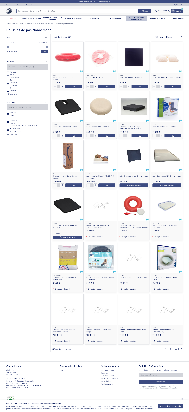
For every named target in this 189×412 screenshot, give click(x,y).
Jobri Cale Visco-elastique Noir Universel (65, 226)
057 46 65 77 (20, 379)
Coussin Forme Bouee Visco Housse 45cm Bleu (100, 278)
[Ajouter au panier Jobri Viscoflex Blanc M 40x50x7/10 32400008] (106, 185)
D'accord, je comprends (170, 406)
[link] (165, 349)
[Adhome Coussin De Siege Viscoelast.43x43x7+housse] (134, 106)
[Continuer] (181, 349)
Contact (9, 5)
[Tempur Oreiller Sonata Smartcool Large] (134, 309)
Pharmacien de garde (109, 378)
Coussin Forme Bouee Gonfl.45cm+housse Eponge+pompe (134, 226)
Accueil (8, 24)
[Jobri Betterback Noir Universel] (167, 106)
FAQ (61, 370)
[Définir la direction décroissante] (181, 37)
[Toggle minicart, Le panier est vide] (173, 11)
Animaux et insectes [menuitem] (159, 18)
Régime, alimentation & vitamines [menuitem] (53, 18)
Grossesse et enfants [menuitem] (74, 18)
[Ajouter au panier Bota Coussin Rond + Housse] (106, 135)
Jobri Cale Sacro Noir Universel (65, 126)
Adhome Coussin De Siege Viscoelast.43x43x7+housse (130, 127)
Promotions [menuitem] (12, 18)
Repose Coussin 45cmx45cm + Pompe (65, 177)
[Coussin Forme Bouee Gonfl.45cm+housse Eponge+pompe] (134, 205)
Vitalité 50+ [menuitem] (97, 18)
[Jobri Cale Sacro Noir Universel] (67, 106)
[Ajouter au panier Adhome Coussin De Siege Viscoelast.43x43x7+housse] (140, 135)
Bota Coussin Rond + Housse (97, 126)
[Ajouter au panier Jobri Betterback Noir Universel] (172, 135)
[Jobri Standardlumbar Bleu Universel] (134, 156)
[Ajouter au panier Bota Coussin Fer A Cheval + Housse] (172, 86)
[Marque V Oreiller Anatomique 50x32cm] (167, 205)
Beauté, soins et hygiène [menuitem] (32, 18)
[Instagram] (181, 399)
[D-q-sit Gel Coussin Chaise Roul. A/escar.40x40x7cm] (101, 205)
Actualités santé (18, 5)
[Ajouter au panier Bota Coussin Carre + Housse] (140, 86)
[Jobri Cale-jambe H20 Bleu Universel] (167, 156)
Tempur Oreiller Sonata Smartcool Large (133, 330)
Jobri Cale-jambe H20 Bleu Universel (166, 176)
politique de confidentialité (168, 388)
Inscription (160, 382)
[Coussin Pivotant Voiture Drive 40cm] (167, 257)
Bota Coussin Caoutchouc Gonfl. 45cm (65, 78)
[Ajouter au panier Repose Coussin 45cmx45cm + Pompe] (73, 185)
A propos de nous (108, 370)
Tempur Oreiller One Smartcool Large (98, 330)
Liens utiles (105, 373)
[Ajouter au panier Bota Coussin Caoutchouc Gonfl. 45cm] (73, 86)
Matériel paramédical (45, 24)
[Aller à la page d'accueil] (9, 11)
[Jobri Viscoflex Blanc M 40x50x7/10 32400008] (101, 156)
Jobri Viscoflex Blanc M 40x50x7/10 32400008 (100, 177)
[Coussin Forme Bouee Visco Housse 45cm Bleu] (101, 257)
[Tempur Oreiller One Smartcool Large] (101, 309)
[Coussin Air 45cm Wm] (101, 57)
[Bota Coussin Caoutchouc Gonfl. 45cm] (67, 57)
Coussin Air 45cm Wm (95, 77)
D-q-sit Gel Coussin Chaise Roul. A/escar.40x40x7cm (99, 226)
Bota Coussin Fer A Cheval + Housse (166, 77)
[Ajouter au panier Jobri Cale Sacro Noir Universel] (73, 135)
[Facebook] (177, 399)
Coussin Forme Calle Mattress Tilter (133, 277)
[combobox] (77, 11)
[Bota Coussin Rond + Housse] (101, 106)
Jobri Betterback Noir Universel (164, 126)
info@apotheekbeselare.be (24, 381)
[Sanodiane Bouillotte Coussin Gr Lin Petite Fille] (67, 257)
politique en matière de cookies (140, 408)
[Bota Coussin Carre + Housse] (134, 57)
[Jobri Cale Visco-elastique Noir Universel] (67, 205)
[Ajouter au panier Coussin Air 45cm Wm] (106, 86)
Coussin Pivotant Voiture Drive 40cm (164, 278)
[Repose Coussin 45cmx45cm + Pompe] (67, 156)
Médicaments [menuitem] (181, 18)
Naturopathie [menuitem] (118, 18)
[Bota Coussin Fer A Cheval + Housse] (167, 57)
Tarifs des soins (107, 384)
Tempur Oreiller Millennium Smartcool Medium (64, 330)
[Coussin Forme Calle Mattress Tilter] (134, 257)
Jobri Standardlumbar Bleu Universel (134, 176)
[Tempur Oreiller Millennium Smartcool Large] (167, 309)
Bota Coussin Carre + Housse (131, 77)
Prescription (30, 5)
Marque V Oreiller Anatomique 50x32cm (164, 226)
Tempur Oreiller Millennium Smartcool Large (163, 330)
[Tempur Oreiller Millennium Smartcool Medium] (67, 309)
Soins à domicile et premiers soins (24, 24)
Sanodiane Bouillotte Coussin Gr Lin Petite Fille (67, 278)
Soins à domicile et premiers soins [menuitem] (138, 18)
